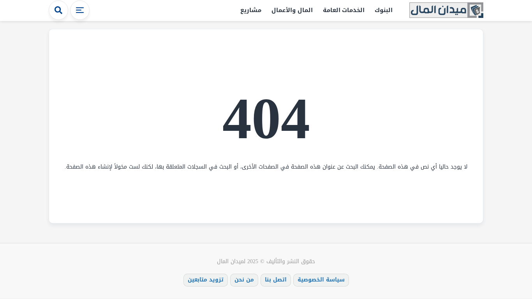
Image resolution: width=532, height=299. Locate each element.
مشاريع (250, 10)
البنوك (384, 10)
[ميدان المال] (446, 10)
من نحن (244, 279)
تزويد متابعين (206, 279)
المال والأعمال (292, 10)
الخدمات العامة (344, 10)
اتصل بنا (276, 279)
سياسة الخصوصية (321, 279)
